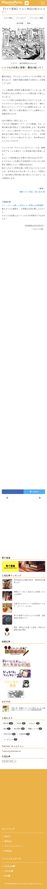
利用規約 (8, 851)
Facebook (8, 866)
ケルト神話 (8, 18)
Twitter (7, 871)
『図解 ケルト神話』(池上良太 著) (31, 191)
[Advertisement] (23, 261)
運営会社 (8, 841)
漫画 (28, 23)
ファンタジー (21, 18)
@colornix (31, 63)
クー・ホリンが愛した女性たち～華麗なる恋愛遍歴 (22, 205)
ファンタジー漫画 (36, 18)
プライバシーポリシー (14, 846)
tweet (35, 491)
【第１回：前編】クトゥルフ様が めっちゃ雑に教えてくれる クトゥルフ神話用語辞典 (28, 709)
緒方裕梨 (20, 23)
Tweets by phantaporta (11, 751)
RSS (6, 876)
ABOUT (7, 836)
